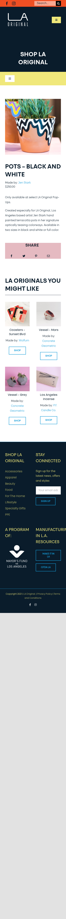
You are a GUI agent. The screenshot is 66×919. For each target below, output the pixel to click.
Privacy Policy (44, 594)
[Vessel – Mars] (48, 304)
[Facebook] (11, 256)
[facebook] (7, 3)
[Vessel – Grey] (17, 369)
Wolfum (24, 340)
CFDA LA (46, 567)
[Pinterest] (36, 256)
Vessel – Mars (48, 330)
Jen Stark (24, 183)
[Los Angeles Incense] (48, 369)
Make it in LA (48, 555)
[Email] (48, 256)
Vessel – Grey (17, 395)
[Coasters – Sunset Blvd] (17, 304)
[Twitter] (24, 256)
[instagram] (14, 3)
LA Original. (29, 594)
